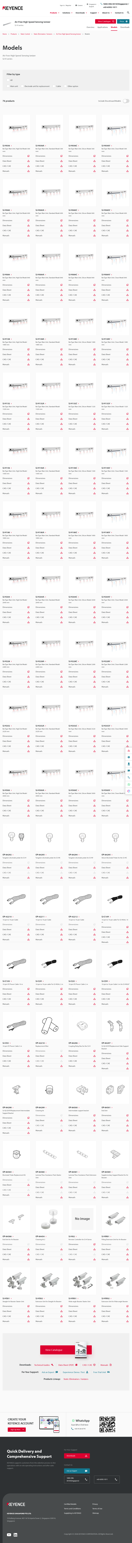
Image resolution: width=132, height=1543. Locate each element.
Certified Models (70, 1504)
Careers (80, 5)
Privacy (95, 1504)
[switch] (126, 101)
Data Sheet (7, 161)
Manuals (6, 171)
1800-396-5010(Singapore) (115, 4)
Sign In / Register (65, 5)
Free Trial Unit (99, 1372)
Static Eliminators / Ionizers (76, 1379)
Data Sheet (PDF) (66, 1365)
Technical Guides (42, 1365)
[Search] (128, 12)
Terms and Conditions (72, 1508)
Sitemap (95, 1513)
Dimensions (7, 156)
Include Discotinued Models (109, 101)
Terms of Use (97, 1508)
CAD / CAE (7, 166)
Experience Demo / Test (74, 1372)
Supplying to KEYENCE (72, 1513)
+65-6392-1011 (110, 7)
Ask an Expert (48, 1372)
